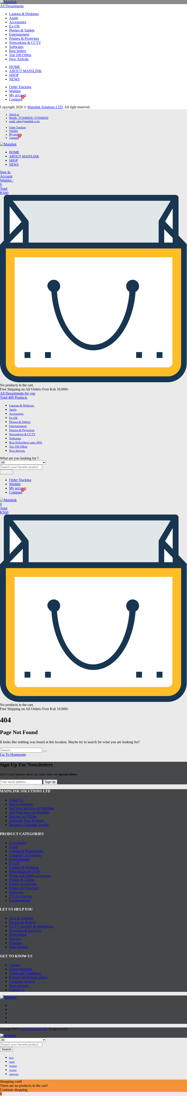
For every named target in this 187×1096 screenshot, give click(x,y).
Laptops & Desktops (24, 14)
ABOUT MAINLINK (25, 71)
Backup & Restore (22, 922)
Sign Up (50, 782)
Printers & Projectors (24, 38)
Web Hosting (18, 947)
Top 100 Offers (20, 55)
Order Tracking (20, 87)
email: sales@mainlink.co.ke (24, 121)
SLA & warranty (21, 918)
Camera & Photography (26, 851)
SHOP (14, 75)
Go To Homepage (13, 754)
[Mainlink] (8, 2)
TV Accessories (20, 896)
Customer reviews (22, 981)
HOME (14, 67)
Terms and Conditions (25, 973)
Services (15, 939)
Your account (18, 985)
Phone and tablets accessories (30, 876)
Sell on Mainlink (21, 804)
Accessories (17, 22)
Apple (13, 18)
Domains (15, 943)
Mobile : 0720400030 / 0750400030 (28, 117)
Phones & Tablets (21, 30)
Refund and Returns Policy (28, 977)
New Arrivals (19, 59)
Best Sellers (17, 51)
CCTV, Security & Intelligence (31, 926)
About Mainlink (20, 969)
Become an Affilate (23, 816)
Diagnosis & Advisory (25, 930)
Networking (17, 935)
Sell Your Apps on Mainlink (29, 812)
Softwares (16, 47)
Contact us (16, 990)
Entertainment (19, 34)
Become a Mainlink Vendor (29, 825)
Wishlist (15, 91)
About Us (16, 800)
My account (17, 95)
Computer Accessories (25, 855)
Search (6, 472)
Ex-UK (14, 26)
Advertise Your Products (26, 821)
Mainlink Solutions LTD (45, 107)
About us (14, 114)
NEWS (14, 79)
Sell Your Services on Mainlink (31, 808)
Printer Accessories (22, 884)
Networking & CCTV (25, 43)
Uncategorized (19, 900)
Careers (14, 965)
